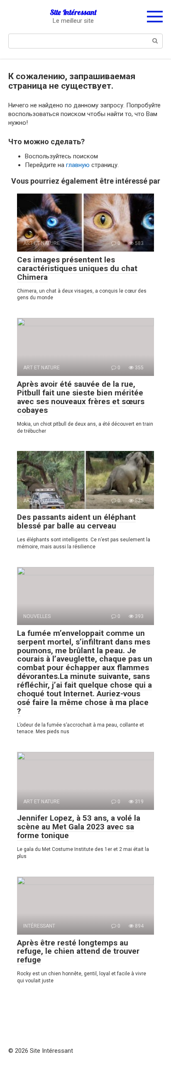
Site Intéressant (73, 12)
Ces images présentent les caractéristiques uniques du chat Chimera (77, 268)
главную (78, 165)
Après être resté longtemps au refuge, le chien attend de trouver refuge (78, 951)
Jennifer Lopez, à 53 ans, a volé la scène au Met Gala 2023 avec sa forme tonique (78, 826)
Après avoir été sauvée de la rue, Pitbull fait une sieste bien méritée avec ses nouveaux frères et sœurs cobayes (80, 397)
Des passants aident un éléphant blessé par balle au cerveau (76, 521)
